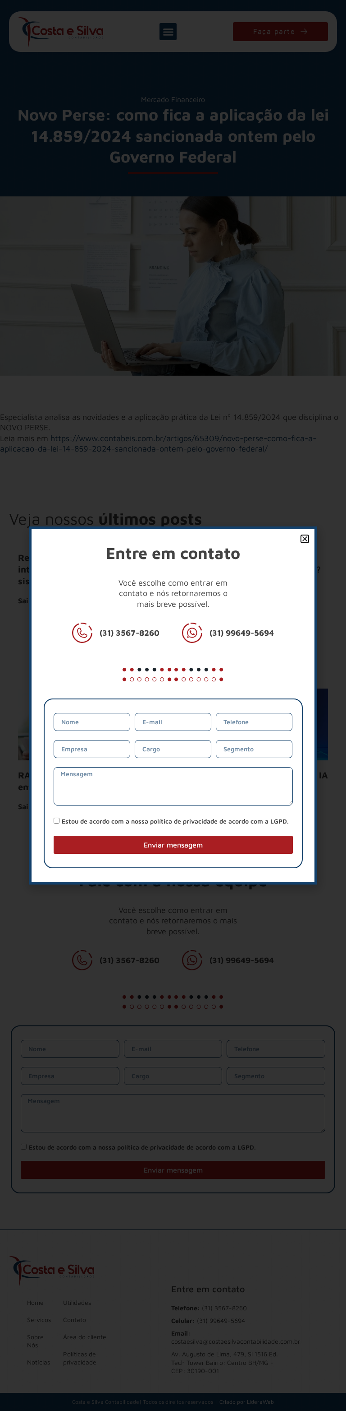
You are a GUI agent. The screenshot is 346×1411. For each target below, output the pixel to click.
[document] (173, 705)
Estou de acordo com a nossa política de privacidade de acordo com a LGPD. (175, 821)
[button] (304, 539)
